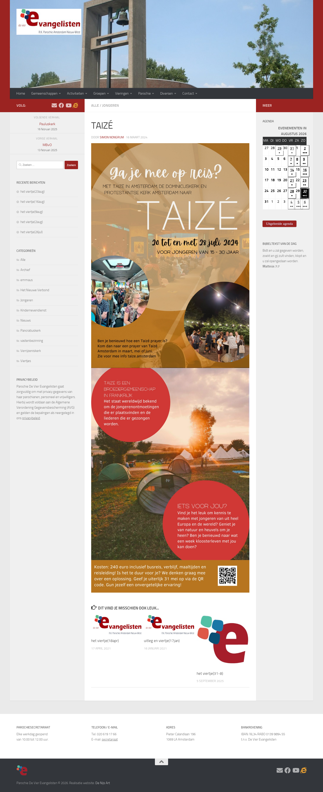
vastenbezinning (31, 341)
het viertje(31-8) (210, 673)
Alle (95, 105)
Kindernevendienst (33, 310)
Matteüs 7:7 (271, 266)
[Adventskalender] (75, 105)
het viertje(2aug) (31, 222)
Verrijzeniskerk (30, 351)
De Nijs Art (102, 783)
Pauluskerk (47, 126)
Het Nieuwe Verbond (34, 290)
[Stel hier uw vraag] (54, 105)
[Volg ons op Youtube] (68, 105)
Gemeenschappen (44, 93)
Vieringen (122, 93)
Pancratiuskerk (30, 331)
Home (20, 93)
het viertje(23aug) (32, 192)
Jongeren (110, 105)
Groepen (99, 93)
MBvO (47, 147)
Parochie (144, 93)
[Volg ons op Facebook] (61, 105)
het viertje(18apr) (105, 640)
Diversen (166, 93)
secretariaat (110, 739)
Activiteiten (75, 93)
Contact (188, 93)
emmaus (26, 280)
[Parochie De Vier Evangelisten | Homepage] (48, 22)
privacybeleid (31, 418)
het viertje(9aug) (31, 212)
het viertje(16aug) (32, 202)
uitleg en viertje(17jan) (162, 640)
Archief (25, 270)
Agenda (268, 121)
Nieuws (25, 320)
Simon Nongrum (112, 137)
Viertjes (25, 361)
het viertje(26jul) (31, 232)
